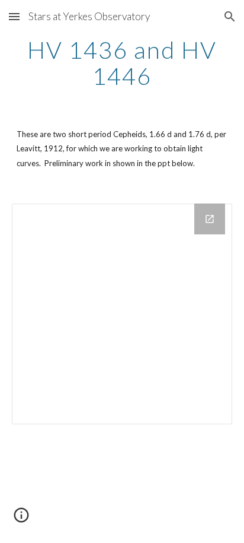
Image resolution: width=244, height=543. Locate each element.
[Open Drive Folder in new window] (209, 219)
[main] (122, 63)
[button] (14, 16)
